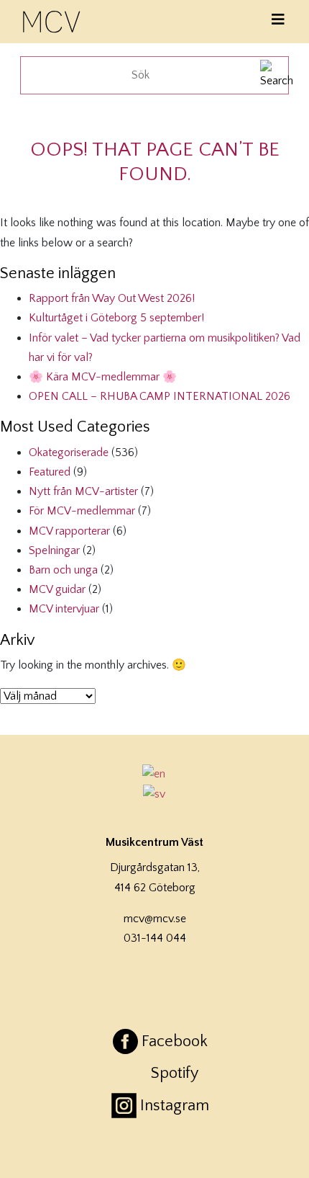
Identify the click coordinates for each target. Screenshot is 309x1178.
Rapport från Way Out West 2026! (112, 298)
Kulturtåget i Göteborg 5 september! (116, 317)
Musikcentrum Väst (52, 19)
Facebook (175, 1041)
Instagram (174, 1106)
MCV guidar (57, 589)
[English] (154, 774)
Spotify (174, 1073)
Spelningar (54, 550)
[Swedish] (154, 794)
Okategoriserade (69, 452)
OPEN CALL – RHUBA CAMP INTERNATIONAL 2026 (159, 396)
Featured (49, 471)
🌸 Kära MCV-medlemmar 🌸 (103, 376)
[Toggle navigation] (278, 20)
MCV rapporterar (69, 531)
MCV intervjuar (64, 608)
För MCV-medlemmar (82, 510)
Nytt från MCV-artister (83, 491)
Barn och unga (63, 569)
